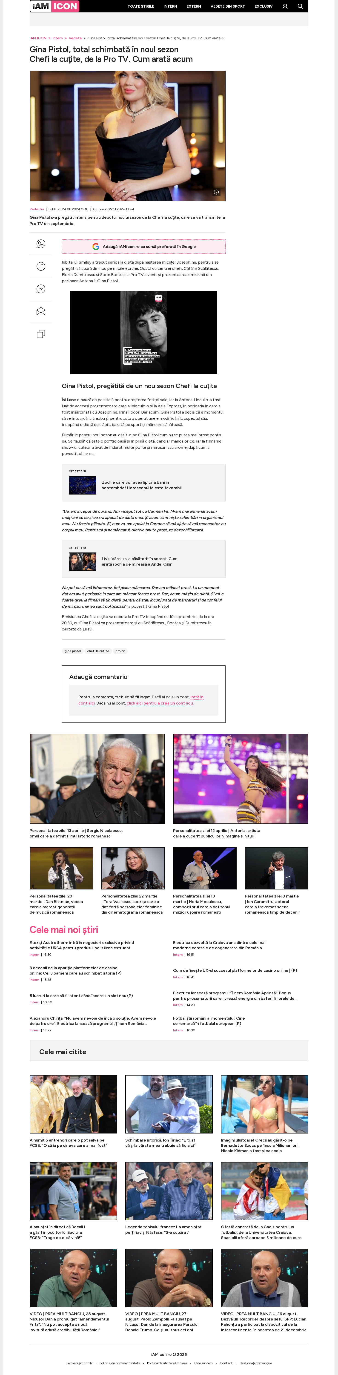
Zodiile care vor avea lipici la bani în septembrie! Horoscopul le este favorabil (144, 485)
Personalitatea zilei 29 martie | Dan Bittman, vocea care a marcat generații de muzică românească (61, 881)
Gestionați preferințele (256, 1363)
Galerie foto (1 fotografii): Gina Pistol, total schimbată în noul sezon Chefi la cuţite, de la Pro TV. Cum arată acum (128, 136)
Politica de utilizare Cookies (167, 1363)
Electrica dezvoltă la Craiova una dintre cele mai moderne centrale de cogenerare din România (240, 948)
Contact (226, 1363)
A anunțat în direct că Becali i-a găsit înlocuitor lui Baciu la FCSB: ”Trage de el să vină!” (73, 1201)
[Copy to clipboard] (41, 334)
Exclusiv (264, 6)
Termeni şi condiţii (79, 1363)
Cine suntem (203, 1363)
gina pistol (73, 651)
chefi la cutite (98, 651)
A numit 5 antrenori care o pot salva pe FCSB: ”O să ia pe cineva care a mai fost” (73, 1114)
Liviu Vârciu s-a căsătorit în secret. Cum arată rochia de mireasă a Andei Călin (144, 561)
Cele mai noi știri (64, 930)
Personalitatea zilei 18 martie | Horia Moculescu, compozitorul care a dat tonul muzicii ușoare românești (205, 881)
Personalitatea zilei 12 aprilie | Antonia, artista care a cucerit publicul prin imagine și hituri (240, 786)
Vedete (75, 38)
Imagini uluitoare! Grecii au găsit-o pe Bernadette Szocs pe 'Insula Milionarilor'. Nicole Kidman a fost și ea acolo (264, 1114)
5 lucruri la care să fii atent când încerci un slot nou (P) (97, 998)
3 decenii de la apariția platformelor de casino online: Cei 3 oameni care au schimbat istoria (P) (97, 973)
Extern (194, 6)
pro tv (120, 651)
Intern (170, 6)
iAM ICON (38, 38)
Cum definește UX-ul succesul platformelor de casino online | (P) (240, 973)
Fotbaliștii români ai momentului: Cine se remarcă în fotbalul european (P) (240, 1024)
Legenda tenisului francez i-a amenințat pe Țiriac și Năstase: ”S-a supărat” (169, 1201)
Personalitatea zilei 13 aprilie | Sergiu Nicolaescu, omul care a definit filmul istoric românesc (97, 786)
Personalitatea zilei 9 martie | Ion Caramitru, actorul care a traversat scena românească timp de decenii (276, 881)
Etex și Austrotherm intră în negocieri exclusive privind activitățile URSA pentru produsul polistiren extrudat (97, 948)
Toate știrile (141, 6)
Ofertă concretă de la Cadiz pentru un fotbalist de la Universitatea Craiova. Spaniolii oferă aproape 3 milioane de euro (264, 1201)
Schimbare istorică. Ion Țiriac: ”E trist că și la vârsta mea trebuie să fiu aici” (169, 1114)
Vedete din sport (228, 6)
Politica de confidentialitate (120, 1363)
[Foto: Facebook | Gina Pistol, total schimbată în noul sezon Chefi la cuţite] (216, 192)
